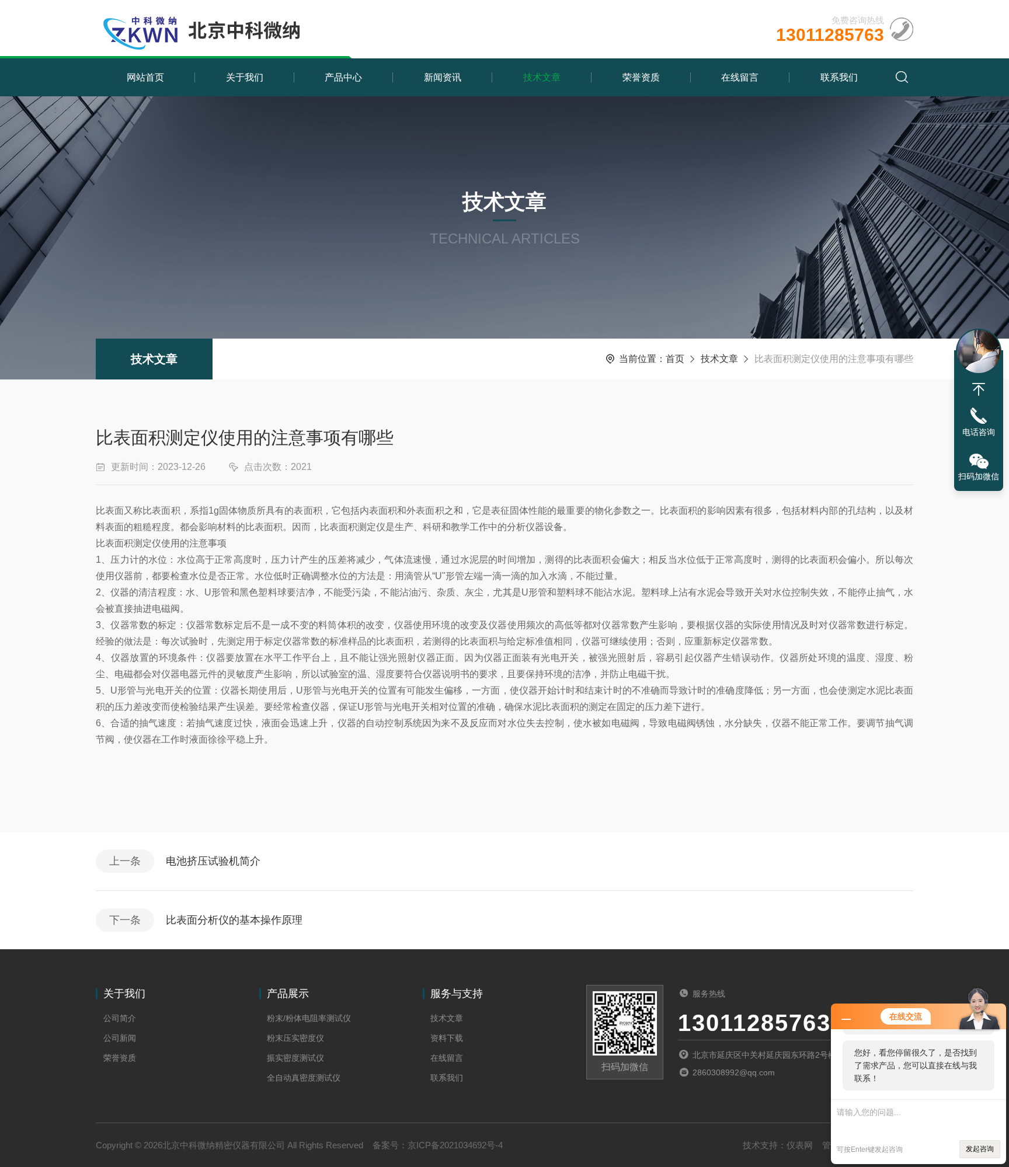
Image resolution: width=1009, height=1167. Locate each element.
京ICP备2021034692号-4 (455, 1145)
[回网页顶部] (978, 389)
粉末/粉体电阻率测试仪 (309, 1018)
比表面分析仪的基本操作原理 (234, 920)
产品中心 (343, 77)
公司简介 (119, 1018)
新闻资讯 (442, 77)
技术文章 (542, 77)
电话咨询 (978, 432)
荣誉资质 (641, 77)
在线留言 (740, 77)
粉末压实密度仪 (295, 1038)
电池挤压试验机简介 (213, 861)
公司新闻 (119, 1038)
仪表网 (800, 1145)
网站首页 (145, 77)
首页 (675, 359)
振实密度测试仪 (295, 1058)
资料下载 (446, 1038)
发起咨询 (980, 1149)
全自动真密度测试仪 (303, 1077)
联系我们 (839, 77)
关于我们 (244, 77)
